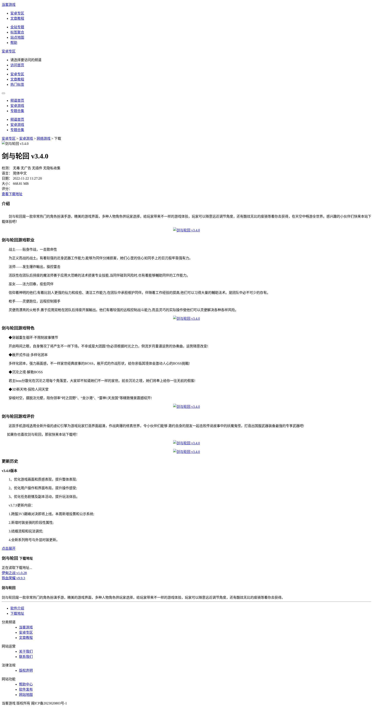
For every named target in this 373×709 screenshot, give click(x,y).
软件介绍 (17, 608)
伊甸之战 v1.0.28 (14, 573)
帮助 (13, 42)
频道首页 (17, 100)
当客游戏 (9, 4)
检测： (7, 168)
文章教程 (17, 18)
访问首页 (17, 65)
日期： (7, 178)
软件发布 (26, 689)
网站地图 (26, 694)
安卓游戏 (17, 106)
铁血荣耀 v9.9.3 (13, 578)
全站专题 (17, 27)
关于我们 (26, 651)
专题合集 (17, 111)
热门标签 (17, 84)
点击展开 (9, 548)
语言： (7, 173)
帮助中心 (26, 684)
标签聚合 (17, 32)
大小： (7, 183)
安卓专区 (17, 13)
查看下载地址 (12, 194)
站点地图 (17, 37)
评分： (7, 189)
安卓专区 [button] (9, 51)
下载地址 (17, 613)
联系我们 (26, 656)
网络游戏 (44, 138)
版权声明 (26, 670)
